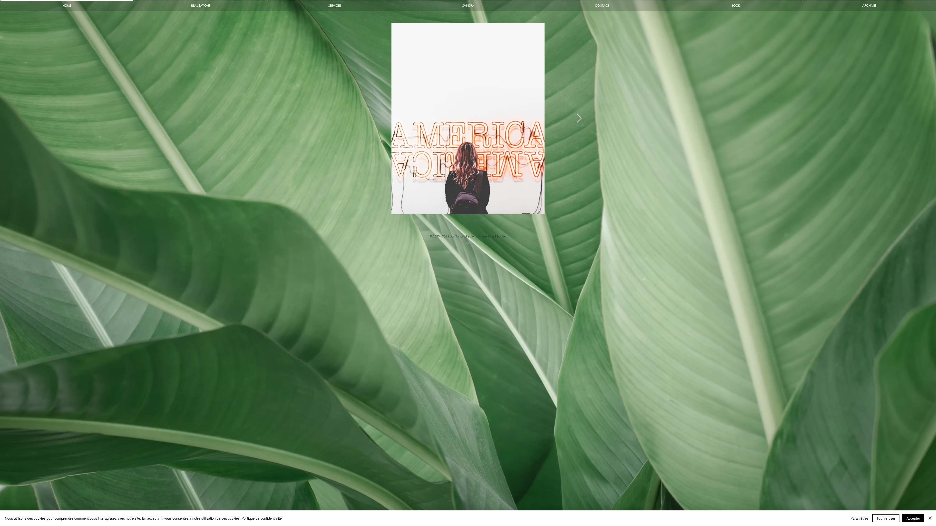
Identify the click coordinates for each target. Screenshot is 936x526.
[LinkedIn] (472, 243)
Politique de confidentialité (262, 518)
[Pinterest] (467, 243)
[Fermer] (930, 518)
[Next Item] (579, 118)
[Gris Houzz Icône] (463, 243)
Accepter (913, 518)
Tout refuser (886, 518)
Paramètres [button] (859, 518)
